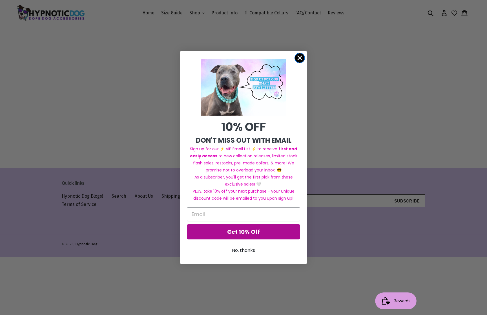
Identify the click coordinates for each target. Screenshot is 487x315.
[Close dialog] (300, 58)
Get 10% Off (243, 232)
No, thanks (243, 250)
